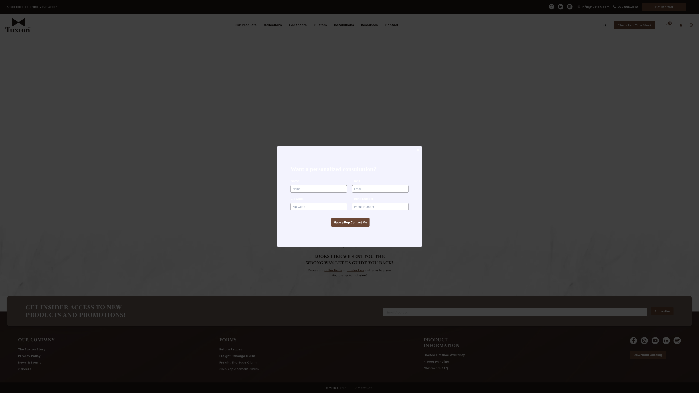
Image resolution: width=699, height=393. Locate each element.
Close (418, 150)
